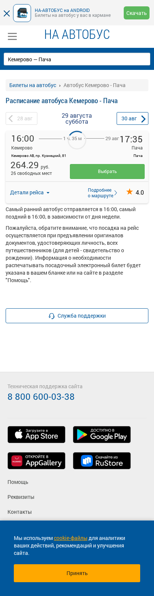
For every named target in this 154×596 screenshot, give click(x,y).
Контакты (19, 511)
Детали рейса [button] (27, 192)
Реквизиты (20, 496)
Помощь (17, 481)
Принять (77, 573)
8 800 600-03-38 (41, 396)
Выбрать (107, 171)
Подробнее (98, 192)
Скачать (136, 12)
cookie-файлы (70, 537)
